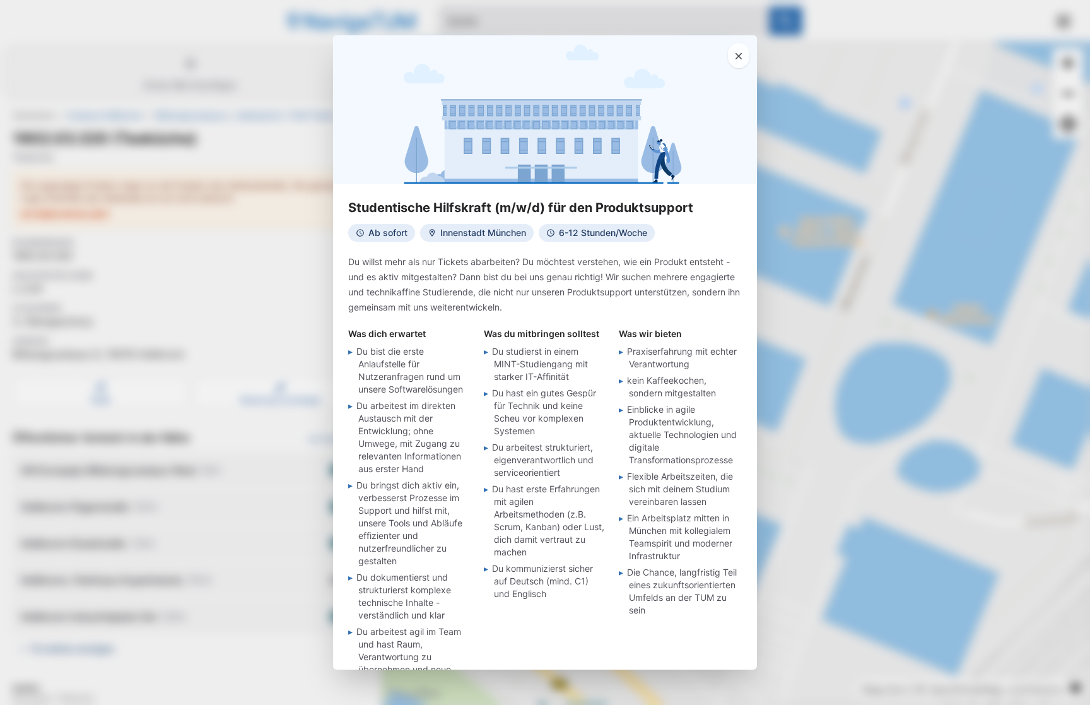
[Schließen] (738, 55)
